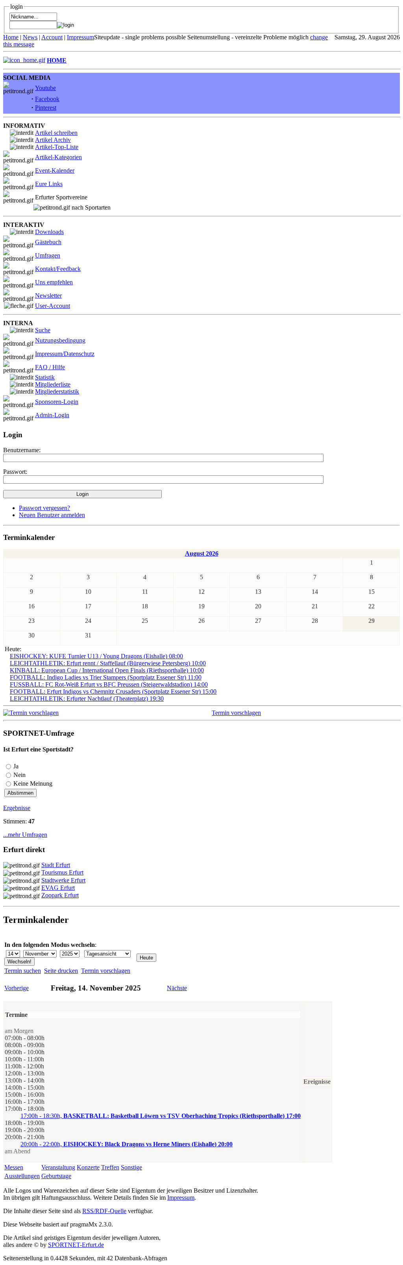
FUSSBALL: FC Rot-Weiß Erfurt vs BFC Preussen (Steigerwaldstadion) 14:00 (109, 684)
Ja (15, 766)
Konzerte (88, 1167)
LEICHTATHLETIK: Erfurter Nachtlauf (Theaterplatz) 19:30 (87, 698)
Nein (19, 775)
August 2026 (201, 553)
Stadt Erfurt (55, 865)
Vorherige (16, 988)
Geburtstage (56, 1176)
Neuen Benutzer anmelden (52, 515)
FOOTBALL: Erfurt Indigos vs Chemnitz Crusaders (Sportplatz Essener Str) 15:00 (113, 691)
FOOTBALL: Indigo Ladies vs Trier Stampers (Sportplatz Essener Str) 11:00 (106, 677)
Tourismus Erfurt (62, 872)
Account (52, 37)
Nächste (177, 988)
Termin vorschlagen (236, 712)
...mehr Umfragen (25, 834)
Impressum (80, 37)
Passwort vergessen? (44, 508)
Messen (13, 1167)
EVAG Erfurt (58, 887)
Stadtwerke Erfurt (63, 880)
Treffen (110, 1167)
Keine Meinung (32, 783)
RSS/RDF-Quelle (104, 1211)
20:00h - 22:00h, (126, 1144)
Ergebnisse (16, 808)
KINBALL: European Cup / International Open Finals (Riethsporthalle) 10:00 (107, 670)
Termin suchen (22, 970)
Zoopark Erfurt (60, 895)
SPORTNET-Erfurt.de (76, 1244)
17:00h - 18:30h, (160, 1115)
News (30, 37)
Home (10, 37)
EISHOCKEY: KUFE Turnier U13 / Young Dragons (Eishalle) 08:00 (96, 656)
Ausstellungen (22, 1176)
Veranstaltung (58, 1167)
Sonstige (131, 1167)
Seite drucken (61, 970)
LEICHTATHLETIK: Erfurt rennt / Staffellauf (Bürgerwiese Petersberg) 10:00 (108, 663)
